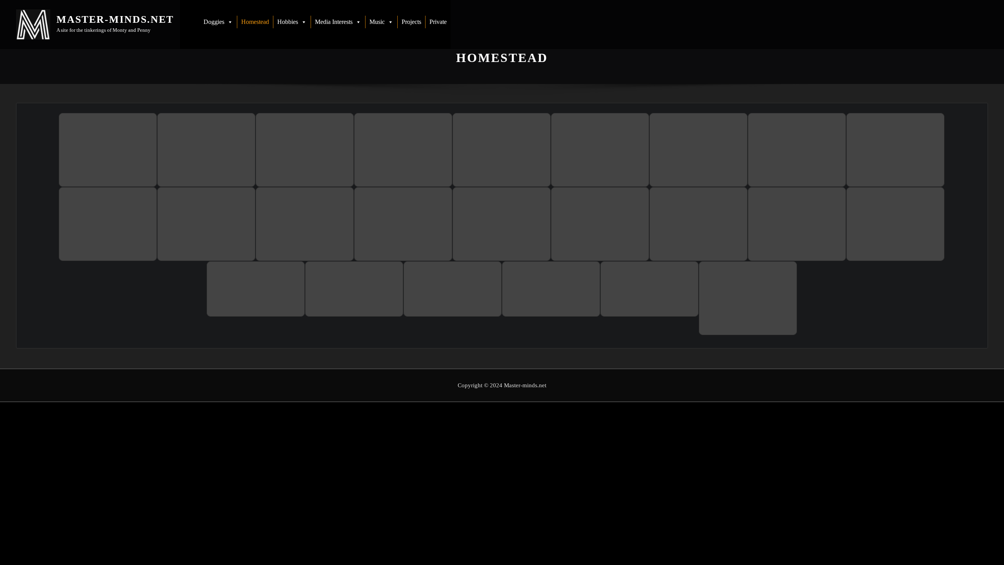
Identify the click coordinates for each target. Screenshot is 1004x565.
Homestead (255, 21)
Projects (411, 21)
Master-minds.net (115, 19)
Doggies (214, 21)
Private (438, 21)
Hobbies (287, 21)
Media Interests (334, 21)
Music (377, 21)
